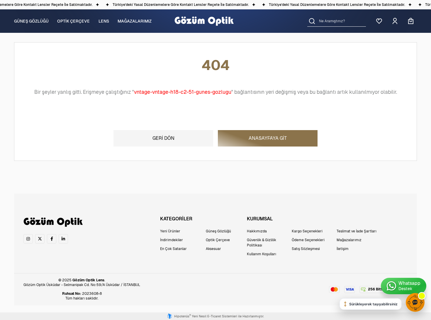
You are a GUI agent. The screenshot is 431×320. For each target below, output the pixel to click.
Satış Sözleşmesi (306, 249)
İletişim (343, 249)
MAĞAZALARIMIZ (135, 21)
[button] (312, 21)
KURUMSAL (260, 219)
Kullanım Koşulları (261, 254)
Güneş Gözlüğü (218, 231)
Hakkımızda (257, 231)
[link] (28, 239)
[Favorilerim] (379, 21)
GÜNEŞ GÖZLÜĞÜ (31, 21)
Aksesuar (213, 249)
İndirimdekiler (171, 240)
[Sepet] (411, 21)
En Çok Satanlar (173, 249)
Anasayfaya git (268, 138)
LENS (104, 21)
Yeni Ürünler (170, 231)
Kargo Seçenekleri (307, 231)
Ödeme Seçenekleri (308, 240)
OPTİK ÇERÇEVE (73, 21)
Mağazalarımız (349, 240)
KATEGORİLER (176, 219)
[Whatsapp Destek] (403, 286)
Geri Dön (163, 138)
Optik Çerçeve (218, 240)
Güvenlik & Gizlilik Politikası (261, 242)
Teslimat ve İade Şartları (356, 231)
